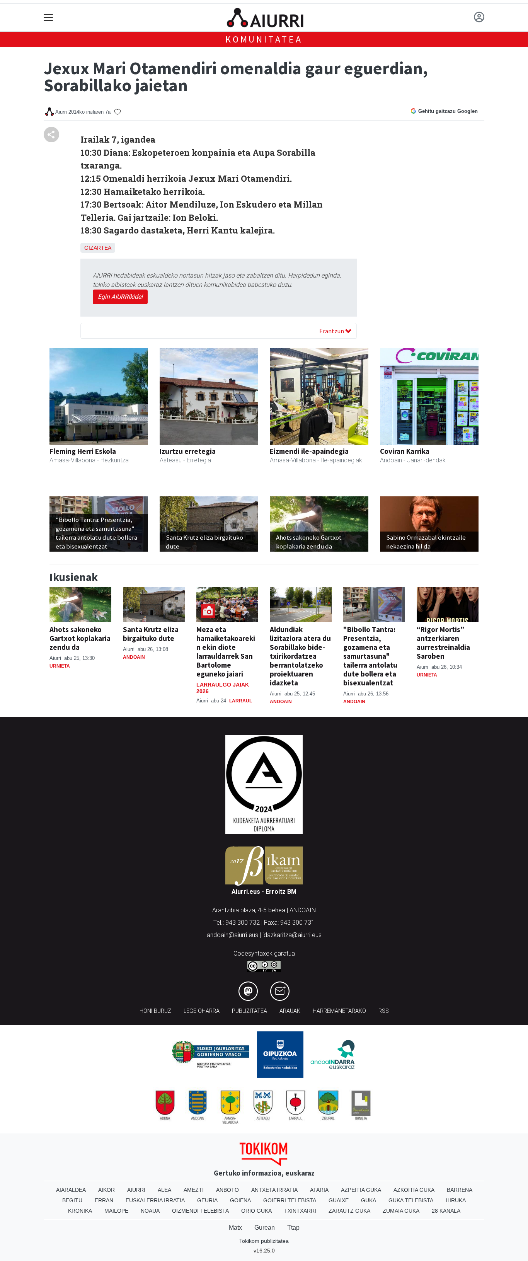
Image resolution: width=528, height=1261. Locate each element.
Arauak (289, 1011)
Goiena (240, 1200)
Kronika (80, 1211)
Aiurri (136, 1190)
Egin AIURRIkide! (120, 296)
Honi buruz (155, 1011)
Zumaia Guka (401, 1211)
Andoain (134, 657)
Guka (368, 1200)
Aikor (106, 1190)
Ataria (319, 1190)
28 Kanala (446, 1211)
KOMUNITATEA (264, 39)
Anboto (227, 1190)
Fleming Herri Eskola (82, 451)
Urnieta (59, 666)
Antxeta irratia (274, 1190)
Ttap (293, 1227)
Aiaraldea (71, 1190)
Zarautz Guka (349, 1211)
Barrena (459, 1190)
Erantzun (332, 331)
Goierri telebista (289, 1200)
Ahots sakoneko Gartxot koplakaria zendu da (80, 638)
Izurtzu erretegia (188, 451)
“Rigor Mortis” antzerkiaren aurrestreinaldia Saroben (443, 643)
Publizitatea (249, 1011)
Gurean (264, 1227)
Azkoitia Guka (413, 1190)
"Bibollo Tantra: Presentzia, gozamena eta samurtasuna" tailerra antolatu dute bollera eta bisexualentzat (370, 656)
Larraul (240, 701)
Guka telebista (410, 1200)
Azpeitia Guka (361, 1190)
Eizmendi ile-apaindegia (309, 451)
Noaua (150, 1211)
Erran (104, 1200)
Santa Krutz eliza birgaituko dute (151, 634)
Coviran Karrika (404, 451)
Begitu (72, 1200)
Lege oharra (202, 1011)
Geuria (207, 1200)
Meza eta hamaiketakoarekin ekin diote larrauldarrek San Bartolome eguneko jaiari (225, 651)
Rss (383, 1011)
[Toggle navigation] (48, 17)
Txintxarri (300, 1211)
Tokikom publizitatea (264, 1241)
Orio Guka (256, 1211)
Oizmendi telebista (200, 1211)
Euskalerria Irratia (155, 1200)
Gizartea (97, 248)
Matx (235, 1227)
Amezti (194, 1190)
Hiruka (456, 1200)
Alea (164, 1190)
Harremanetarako (339, 1011)
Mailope (116, 1211)
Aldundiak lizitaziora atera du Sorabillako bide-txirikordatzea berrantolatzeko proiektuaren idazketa (300, 656)
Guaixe (339, 1200)
